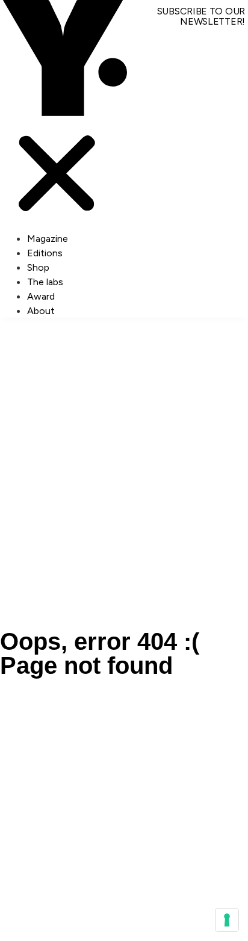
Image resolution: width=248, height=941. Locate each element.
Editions (45, 253)
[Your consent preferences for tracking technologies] (226, 920)
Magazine (47, 238)
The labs (45, 282)
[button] (57, 115)
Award (41, 296)
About (41, 310)
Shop (38, 267)
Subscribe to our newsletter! (201, 16)
